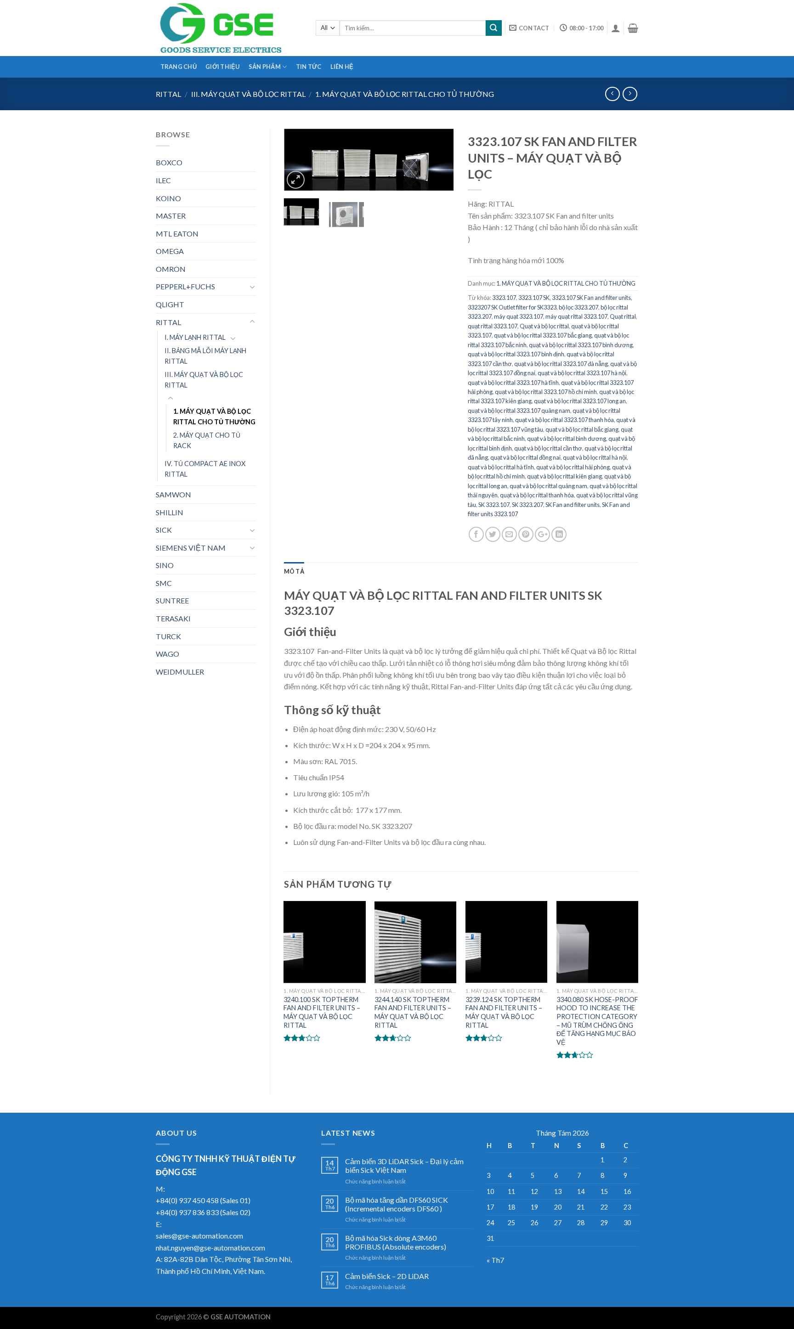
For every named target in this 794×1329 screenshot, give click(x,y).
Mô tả (294, 571)
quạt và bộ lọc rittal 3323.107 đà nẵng (561, 363)
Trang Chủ (178, 66)
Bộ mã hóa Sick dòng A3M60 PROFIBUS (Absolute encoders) (395, 1242)
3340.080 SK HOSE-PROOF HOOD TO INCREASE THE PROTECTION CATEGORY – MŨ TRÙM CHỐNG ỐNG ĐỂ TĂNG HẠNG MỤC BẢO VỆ (597, 1021)
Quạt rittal (623, 316)
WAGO (167, 653)
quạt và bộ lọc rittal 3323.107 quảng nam (519, 410)
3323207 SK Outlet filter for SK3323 (512, 307)
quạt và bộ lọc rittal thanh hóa (537, 495)
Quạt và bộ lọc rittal (544, 326)
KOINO (168, 198)
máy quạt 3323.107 (518, 316)
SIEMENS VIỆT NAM (191, 547)
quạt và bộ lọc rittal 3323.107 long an (580, 401)
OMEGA (170, 251)
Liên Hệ (342, 66)
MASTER (171, 215)
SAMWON (173, 494)
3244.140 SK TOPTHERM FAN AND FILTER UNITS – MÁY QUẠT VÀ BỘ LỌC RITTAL (412, 1012)
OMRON (171, 269)
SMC (164, 583)
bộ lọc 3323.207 (578, 307)
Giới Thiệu (222, 66)
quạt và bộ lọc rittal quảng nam (548, 486)
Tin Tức (309, 66)
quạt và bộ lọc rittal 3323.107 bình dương (581, 345)
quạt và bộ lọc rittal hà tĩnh (501, 467)
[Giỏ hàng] (633, 28)
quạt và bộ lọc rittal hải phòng (573, 467)
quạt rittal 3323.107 (492, 326)
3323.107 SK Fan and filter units (591, 297)
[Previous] (298, 163)
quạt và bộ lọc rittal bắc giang (581, 429)
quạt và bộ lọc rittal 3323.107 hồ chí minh (546, 391)
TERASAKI (173, 618)
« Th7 (495, 1260)
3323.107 (504, 297)
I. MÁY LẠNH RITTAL (195, 337)
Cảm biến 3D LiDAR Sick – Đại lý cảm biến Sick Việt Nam (404, 1165)
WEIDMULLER (180, 671)
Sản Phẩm (265, 66)
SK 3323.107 (494, 504)
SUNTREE (172, 600)
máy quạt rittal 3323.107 (576, 316)
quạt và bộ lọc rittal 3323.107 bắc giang (543, 335)
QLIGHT (170, 304)
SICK (164, 529)
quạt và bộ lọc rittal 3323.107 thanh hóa (564, 419)
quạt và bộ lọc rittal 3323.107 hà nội (582, 373)
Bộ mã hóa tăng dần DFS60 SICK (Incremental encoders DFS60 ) (396, 1204)
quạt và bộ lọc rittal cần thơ (548, 448)
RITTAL (168, 94)
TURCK (168, 636)
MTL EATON (177, 233)
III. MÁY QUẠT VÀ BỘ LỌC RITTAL (248, 94)
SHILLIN (169, 512)
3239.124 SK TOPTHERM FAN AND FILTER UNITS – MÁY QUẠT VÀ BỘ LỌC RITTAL (503, 1012)
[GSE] (229, 28)
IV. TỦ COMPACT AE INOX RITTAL (204, 469)
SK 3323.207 (527, 504)
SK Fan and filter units (572, 504)
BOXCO (169, 162)
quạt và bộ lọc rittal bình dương (566, 438)
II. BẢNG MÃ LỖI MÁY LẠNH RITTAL (205, 356)
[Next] (439, 163)
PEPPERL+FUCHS (185, 286)
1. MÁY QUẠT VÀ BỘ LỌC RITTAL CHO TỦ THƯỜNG (404, 94)
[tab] (294, 571)
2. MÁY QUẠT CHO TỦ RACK (206, 440)
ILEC (163, 180)
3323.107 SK (534, 297)
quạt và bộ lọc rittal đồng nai (525, 457)
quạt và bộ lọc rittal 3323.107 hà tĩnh (513, 382)
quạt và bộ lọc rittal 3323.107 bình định (516, 354)
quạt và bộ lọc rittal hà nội (595, 457)
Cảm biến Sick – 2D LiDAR (387, 1276)
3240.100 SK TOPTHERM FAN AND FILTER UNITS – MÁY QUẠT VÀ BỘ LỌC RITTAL (322, 1012)
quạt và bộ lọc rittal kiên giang (564, 476)
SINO (165, 565)
